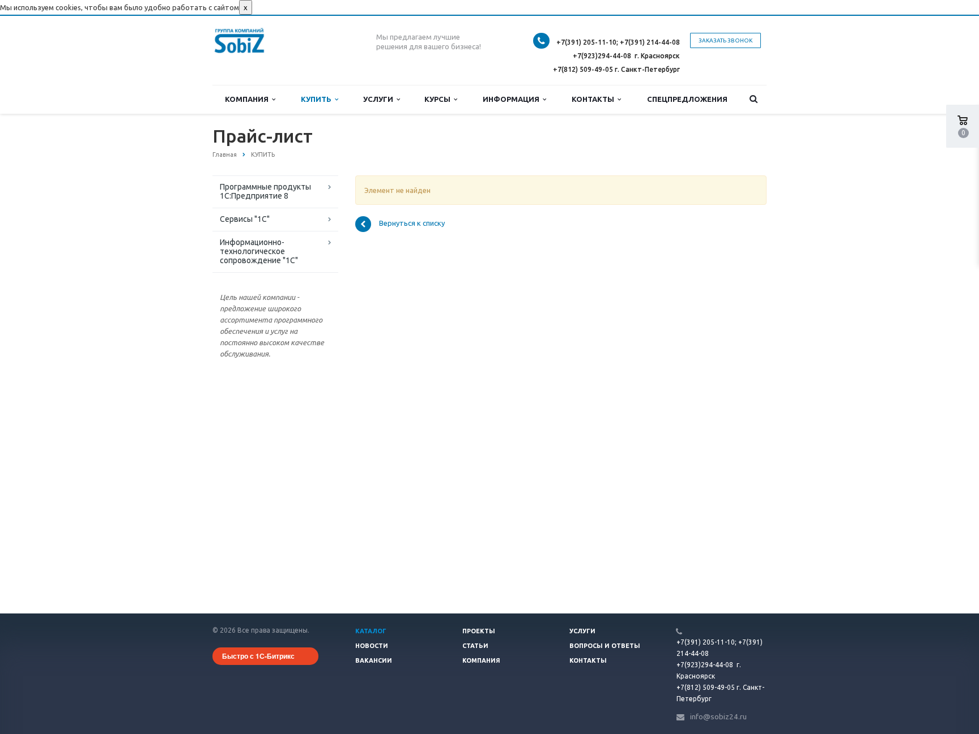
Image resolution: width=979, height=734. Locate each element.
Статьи (475, 645)
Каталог (370, 631)
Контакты (595, 99)
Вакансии (373, 660)
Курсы (439, 99)
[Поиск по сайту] (753, 99)
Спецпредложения (687, 99)
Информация (513, 99)
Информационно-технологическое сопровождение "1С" (259, 251)
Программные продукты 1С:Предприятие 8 (265, 191)
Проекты (478, 631)
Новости (371, 645)
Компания (248, 99)
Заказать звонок (725, 40)
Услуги (380, 99)
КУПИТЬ (318, 99)
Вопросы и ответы (604, 645)
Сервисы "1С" (245, 219)
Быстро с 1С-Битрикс (258, 656)
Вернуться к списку (412, 224)
